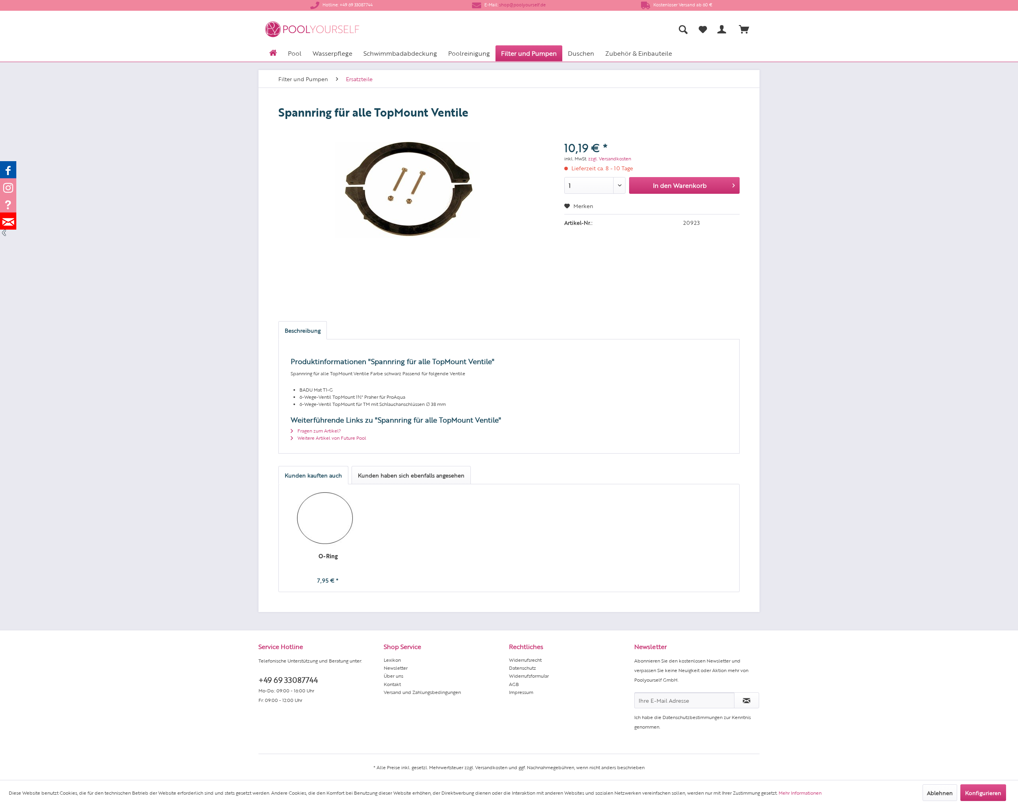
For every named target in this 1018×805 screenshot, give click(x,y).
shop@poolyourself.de (522, 5)
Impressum (521, 692)
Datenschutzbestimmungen (692, 717)
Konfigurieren (983, 792)
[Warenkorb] (748, 29)
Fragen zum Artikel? (318, 430)
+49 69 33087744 (288, 679)
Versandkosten (491, 767)
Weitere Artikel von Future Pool (331, 438)
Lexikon (392, 660)
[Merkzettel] (703, 29)
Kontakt (392, 684)
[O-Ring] (328, 520)
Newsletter (396, 668)
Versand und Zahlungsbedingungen (422, 692)
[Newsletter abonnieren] (746, 700)
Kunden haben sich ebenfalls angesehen (411, 475)
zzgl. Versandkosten (609, 158)
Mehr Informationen (800, 792)
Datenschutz (522, 668)
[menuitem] (604, 29)
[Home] (273, 52)
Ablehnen (940, 792)
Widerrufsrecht (525, 660)
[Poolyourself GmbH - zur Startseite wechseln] (312, 29)
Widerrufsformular (529, 675)
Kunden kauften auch (313, 475)
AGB (514, 684)
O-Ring (328, 555)
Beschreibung (303, 330)
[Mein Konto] (723, 29)
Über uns (393, 675)
